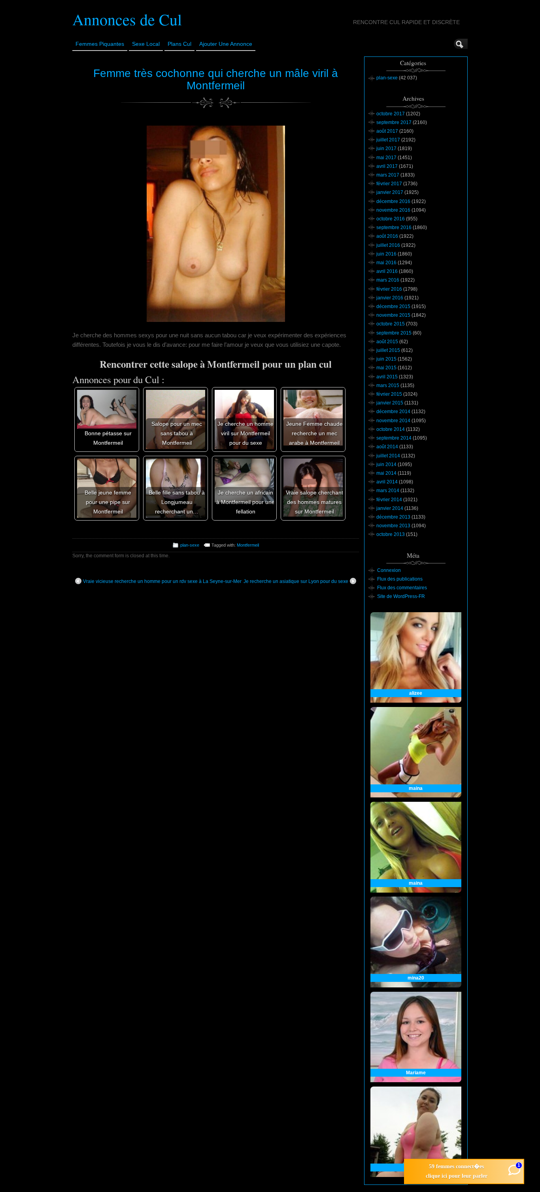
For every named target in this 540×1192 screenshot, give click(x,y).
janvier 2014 (389, 508)
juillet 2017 (388, 140)
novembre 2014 (393, 420)
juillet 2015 (388, 350)
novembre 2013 (393, 525)
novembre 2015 (393, 315)
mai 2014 (386, 473)
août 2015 (387, 341)
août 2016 (387, 236)
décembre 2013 (393, 517)
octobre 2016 (390, 219)
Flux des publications (400, 579)
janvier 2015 (389, 403)
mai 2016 (386, 262)
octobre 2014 (390, 429)
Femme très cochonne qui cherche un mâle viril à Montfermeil (215, 79)
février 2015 (389, 394)
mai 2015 (386, 367)
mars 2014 (387, 490)
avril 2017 (387, 166)
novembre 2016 (393, 210)
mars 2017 (387, 175)
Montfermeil (248, 545)
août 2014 (387, 446)
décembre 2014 (393, 411)
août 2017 (387, 131)
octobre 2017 (390, 114)
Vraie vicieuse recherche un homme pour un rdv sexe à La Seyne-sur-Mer (162, 581)
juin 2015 (386, 359)
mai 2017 (386, 157)
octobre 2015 (390, 324)
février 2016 (389, 289)
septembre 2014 (394, 438)
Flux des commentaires (402, 587)
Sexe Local (146, 44)
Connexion (389, 570)
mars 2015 (387, 385)
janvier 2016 (389, 298)
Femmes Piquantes (100, 44)
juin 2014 (386, 464)
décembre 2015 (393, 306)
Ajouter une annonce (225, 44)
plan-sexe (189, 545)
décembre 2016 (393, 201)
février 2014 (389, 499)
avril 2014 (387, 482)
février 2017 (389, 183)
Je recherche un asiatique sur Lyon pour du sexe (296, 581)
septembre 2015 (394, 333)
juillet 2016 (388, 245)
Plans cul (179, 44)
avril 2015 (387, 377)
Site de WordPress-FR (401, 596)
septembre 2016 (394, 227)
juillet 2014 (388, 456)
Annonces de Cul (127, 19)
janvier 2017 (389, 192)
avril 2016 (387, 271)
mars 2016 (387, 280)
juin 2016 (386, 254)
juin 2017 (386, 148)
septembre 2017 (394, 122)
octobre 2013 (390, 534)
